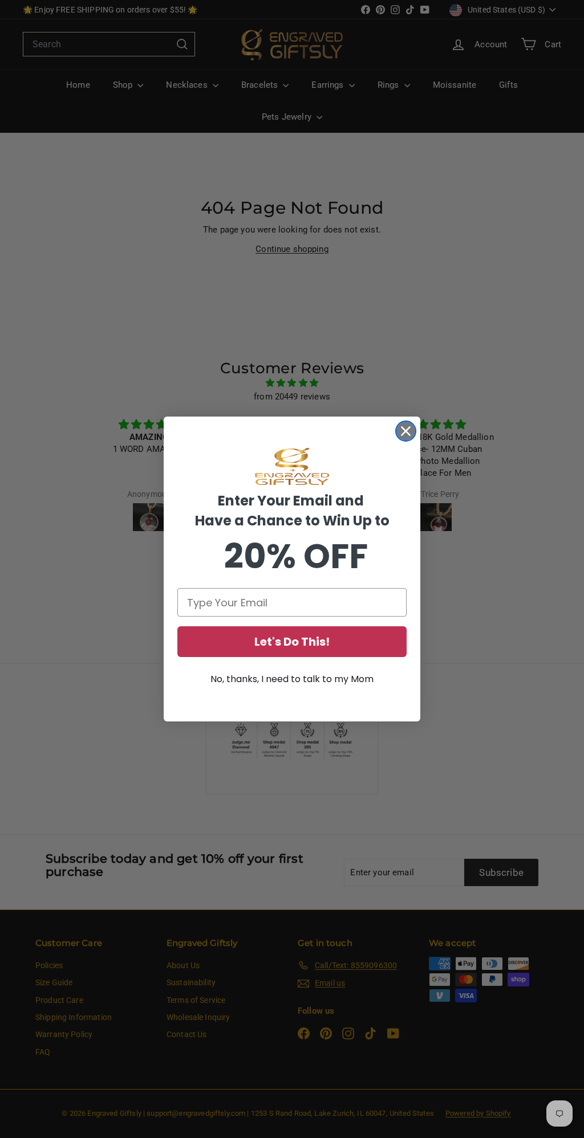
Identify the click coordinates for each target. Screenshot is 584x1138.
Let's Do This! (292, 642)
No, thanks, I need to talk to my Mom (292, 679)
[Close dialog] (406, 431)
